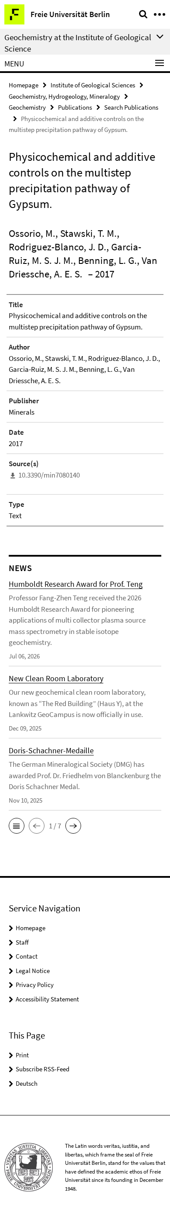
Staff (22, 942)
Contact (26, 956)
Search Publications (131, 107)
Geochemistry (27, 107)
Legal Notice (33, 970)
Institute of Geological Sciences (93, 85)
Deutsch (26, 1083)
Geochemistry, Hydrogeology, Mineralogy (64, 96)
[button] (16, 826)
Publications (75, 107)
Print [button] (22, 1055)
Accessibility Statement (47, 999)
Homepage (23, 85)
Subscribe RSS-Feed (42, 1069)
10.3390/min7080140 (49, 475)
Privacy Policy (35, 984)
